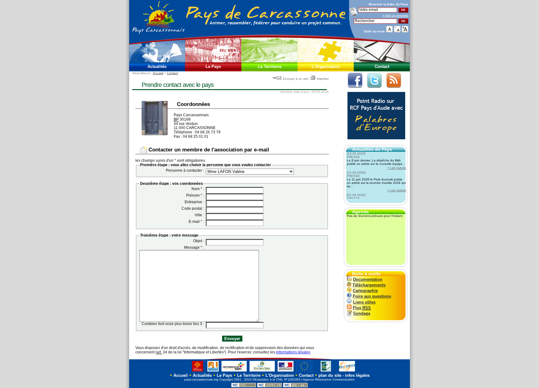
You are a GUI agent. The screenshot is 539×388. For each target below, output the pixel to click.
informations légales (293, 352)
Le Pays (213, 66)
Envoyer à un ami (295, 78)
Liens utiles (364, 302)
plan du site (329, 375)
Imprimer (323, 78)
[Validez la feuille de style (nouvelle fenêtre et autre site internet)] (243, 386)
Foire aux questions (372, 296)
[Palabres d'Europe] (374, 142)
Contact (382, 66)
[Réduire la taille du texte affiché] (397, 31)
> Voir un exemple (395, 15)
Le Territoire (269, 66)
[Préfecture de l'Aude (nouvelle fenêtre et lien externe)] (285, 371)
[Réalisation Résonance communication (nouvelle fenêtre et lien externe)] (347, 371)
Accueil (158, 73)
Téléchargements (369, 285)
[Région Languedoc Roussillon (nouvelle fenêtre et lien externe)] (194, 371)
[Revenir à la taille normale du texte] (389, 31)
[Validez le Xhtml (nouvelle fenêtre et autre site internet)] (269, 386)
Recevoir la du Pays (388, 4)
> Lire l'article (396, 168)
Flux (362, 307)
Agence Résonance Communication (329, 379)
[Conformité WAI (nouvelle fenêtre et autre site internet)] (295, 386)
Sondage (361, 313)
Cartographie (365, 290)
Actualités (157, 66)
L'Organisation (326, 66)
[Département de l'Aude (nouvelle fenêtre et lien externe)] (213, 371)
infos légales (357, 375)
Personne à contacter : (185, 170)
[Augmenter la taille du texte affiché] (405, 31)
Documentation (367, 279)
